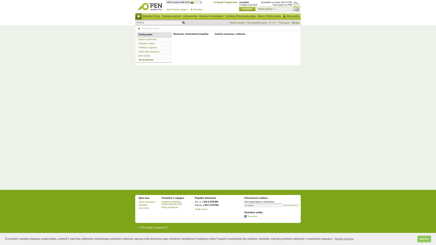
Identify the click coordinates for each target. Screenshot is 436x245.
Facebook (252, 216)
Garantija (197, 9)
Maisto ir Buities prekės (269, 16)
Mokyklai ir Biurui (151, 16)
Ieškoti (140, 22)
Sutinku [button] (424, 239)
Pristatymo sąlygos (179, 9)
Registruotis (231, 2)
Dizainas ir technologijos (211, 16)
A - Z (271, 22)
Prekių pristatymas (169, 207)
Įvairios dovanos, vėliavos (230, 33)
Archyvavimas (190, 16)
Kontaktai (143, 205)
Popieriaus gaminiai (171, 16)
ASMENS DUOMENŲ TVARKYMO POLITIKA (171, 203)
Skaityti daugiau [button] (344, 238)
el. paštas (249, 205)
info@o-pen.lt (201, 209)
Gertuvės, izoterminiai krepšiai (190, 33)
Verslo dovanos (146, 60)
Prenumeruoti (289, 205)
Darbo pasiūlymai (147, 202)
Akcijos (296, 22)
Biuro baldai (144, 56)
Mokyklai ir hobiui (147, 43)
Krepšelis (247, 9)
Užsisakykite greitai (257, 22)
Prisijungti (218, 2)
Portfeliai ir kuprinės (148, 47)
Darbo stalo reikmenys (149, 52)
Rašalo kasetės (237, 22)
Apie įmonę (144, 208)
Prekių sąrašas (265, 9)
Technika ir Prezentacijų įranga (240, 16)
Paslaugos (284, 22)
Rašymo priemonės (148, 39)
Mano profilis (293, 16)
